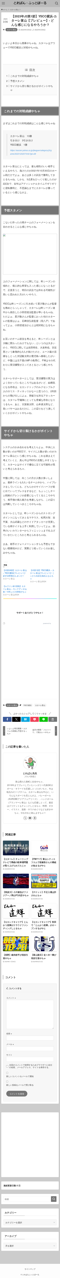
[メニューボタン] (3, 3)
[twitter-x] (25, 818)
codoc (53, 623)
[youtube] (30, 818)
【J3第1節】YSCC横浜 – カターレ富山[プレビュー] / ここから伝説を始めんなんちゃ (42, 574)
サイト (9, 1054)
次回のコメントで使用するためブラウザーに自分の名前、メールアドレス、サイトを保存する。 (30, 1066)
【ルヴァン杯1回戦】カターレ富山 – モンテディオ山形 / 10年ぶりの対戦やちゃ (15, 589)
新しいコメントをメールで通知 (20, 1076)
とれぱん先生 (30, 773)
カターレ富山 (11, 29)
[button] (7, 719)
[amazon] (35, 818)
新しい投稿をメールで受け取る (20, 1084)
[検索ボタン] (56, 3)
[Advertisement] (30, 664)
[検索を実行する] (54, 1199)
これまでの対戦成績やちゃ (24, 76)
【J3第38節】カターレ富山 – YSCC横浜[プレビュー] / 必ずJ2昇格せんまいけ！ (15, 573)
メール (10, 1044)
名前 (9, 1033)
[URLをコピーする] (52, 719)
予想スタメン (17, 81)
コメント (11, 997)
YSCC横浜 (27, 705)
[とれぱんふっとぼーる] (30, 3)
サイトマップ (30, 1269)
